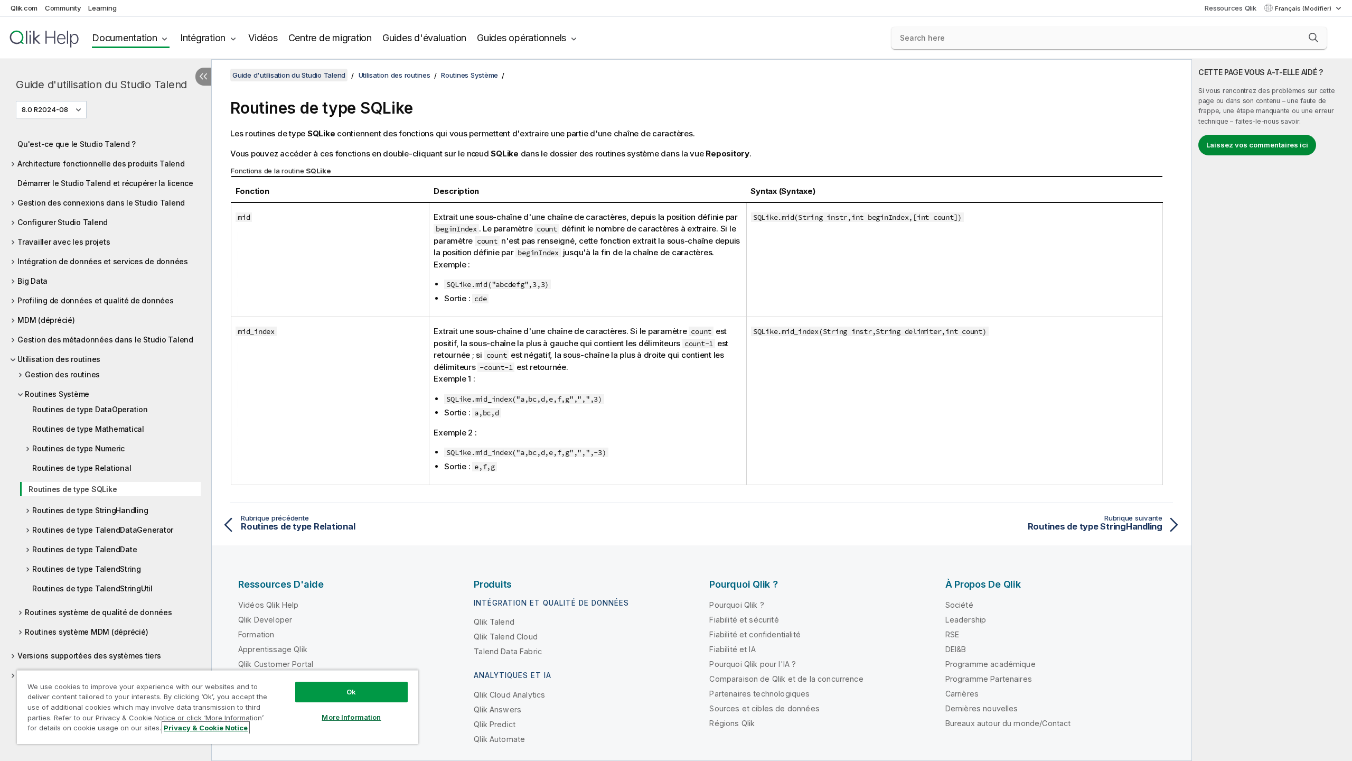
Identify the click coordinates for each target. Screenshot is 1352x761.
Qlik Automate (499, 739)
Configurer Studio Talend (62, 222)
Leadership (966, 619)
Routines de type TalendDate (84, 549)
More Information (351, 717)
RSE (952, 634)
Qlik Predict (494, 724)
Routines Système (57, 393)
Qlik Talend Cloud (506, 636)
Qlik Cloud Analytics (509, 694)
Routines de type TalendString (86, 568)
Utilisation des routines (58, 359)
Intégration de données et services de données (102, 261)
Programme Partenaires (988, 678)
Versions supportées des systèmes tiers (89, 655)
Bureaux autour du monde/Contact (1008, 723)
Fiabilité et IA (732, 649)
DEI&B (955, 649)
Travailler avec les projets (63, 241)
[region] (217, 707)
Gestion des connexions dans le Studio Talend (101, 202)
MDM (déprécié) (46, 319)
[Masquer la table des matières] (203, 77)
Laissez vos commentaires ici (1257, 145)
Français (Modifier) (1304, 8)
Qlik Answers (497, 709)
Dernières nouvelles (981, 708)
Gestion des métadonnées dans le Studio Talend (105, 339)
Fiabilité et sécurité (743, 619)
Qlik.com (24, 8)
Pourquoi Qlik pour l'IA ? (752, 664)
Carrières (962, 693)
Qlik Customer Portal (275, 664)
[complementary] (1272, 410)
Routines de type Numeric (78, 448)
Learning (102, 8)
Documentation (124, 37)
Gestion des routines (62, 374)
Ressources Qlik (1230, 8)
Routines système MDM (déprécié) (86, 631)
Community (63, 8)
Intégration (203, 37)
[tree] (106, 407)
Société (959, 604)
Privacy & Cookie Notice (206, 727)
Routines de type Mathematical (88, 428)
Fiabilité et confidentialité (754, 634)
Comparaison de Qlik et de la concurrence (786, 678)
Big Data (32, 280)
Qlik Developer (265, 619)
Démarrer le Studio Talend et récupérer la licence (105, 183)
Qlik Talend (494, 621)
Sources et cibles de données (764, 708)
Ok (351, 692)
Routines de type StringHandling (90, 510)
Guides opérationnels (521, 37)
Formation (256, 634)
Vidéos (263, 37)
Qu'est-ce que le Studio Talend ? (76, 144)
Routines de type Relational (81, 467)
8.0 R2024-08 (45, 109)
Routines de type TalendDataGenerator (102, 529)
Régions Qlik (732, 723)
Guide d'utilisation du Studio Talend (101, 84)
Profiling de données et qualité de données (95, 300)
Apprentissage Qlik (272, 649)
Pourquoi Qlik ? (736, 604)
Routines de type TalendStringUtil (92, 588)
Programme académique (990, 664)
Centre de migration (330, 37)
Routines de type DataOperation (90, 409)
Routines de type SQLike (73, 489)
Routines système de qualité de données (98, 612)
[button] (1313, 37)
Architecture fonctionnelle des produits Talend (101, 163)
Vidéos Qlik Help (268, 604)
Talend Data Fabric (508, 651)
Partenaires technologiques (759, 693)
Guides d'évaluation (424, 37)
